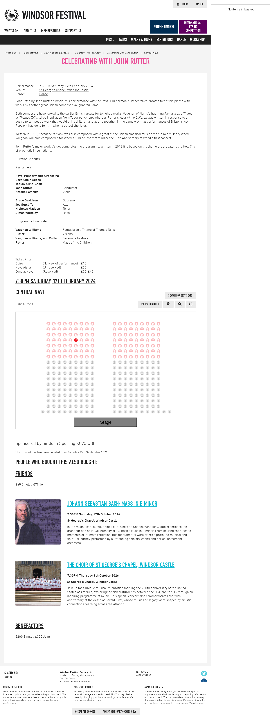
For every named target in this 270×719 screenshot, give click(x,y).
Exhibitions (164, 40)
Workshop (197, 40)
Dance (181, 40)
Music (110, 40)
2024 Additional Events (56, 52)
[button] (168, 304)
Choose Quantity (150, 304)
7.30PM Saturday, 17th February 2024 (55, 280)
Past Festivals (31, 52)
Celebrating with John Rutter (122, 52)
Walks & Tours (141, 40)
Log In (185, 4)
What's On (11, 52)
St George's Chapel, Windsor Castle (64, 90)
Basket (199, 4)
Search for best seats (180, 295)
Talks (123, 40)
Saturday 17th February (88, 52)
